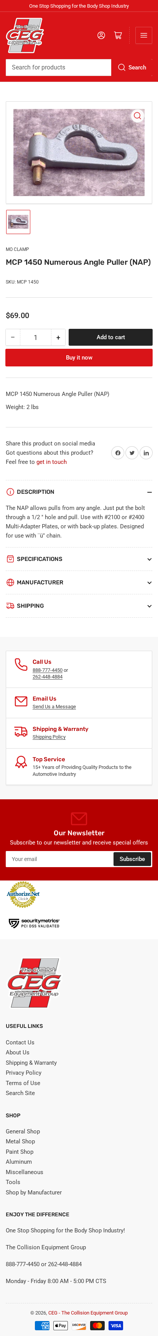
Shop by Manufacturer (34, 1192)
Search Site (20, 1093)
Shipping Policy (49, 737)
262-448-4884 (48, 677)
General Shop (23, 1131)
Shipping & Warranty (31, 1062)
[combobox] (79, 67)
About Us (18, 1052)
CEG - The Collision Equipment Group (88, 1313)
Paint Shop (19, 1151)
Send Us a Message (54, 706)
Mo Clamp (17, 249)
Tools (13, 1182)
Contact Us (20, 1042)
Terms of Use (23, 1083)
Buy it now (79, 357)
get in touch (51, 462)
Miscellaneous (24, 1172)
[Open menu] (143, 35)
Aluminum (19, 1161)
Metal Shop (20, 1141)
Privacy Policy (23, 1072)
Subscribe (132, 859)
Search (137, 67)
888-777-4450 (48, 670)
